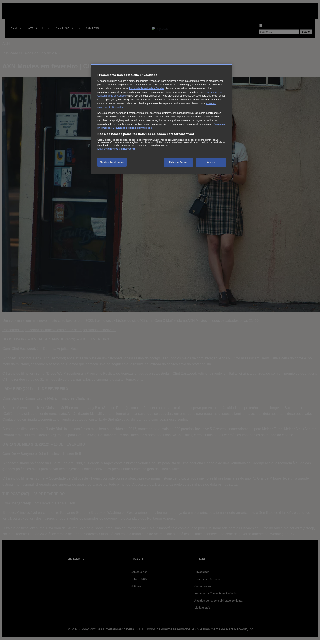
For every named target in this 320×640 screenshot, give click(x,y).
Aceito (211, 162)
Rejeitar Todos (178, 162)
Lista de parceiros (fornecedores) (116, 148)
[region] (161, 119)
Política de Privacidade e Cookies (146, 88)
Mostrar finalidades (112, 162)
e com (209, 103)
